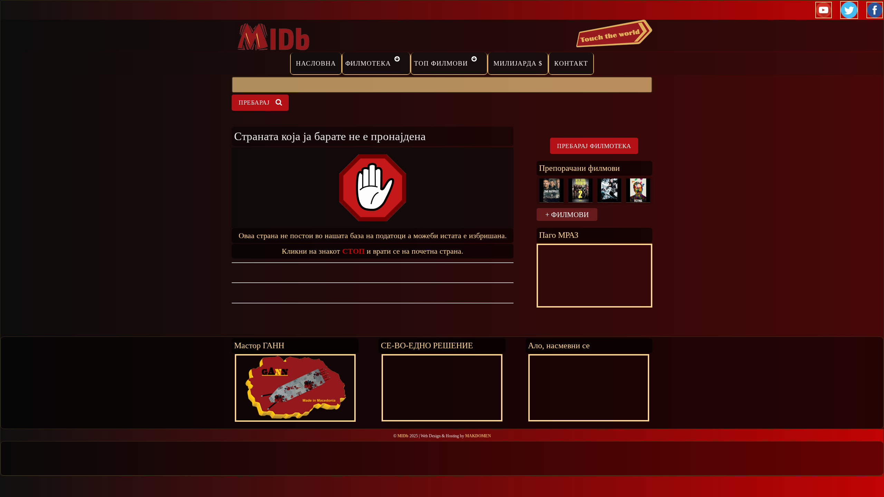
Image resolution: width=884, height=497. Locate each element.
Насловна (316, 63)
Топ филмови (441, 63)
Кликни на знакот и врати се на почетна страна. (372, 251)
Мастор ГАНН (259, 345)
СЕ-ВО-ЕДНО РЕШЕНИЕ (427, 345)
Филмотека (368, 63)
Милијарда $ (517, 63)
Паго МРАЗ (558, 235)
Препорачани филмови (579, 168)
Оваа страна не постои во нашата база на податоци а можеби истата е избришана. (373, 235)
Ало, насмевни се (559, 345)
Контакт (571, 63)
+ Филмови (567, 214)
